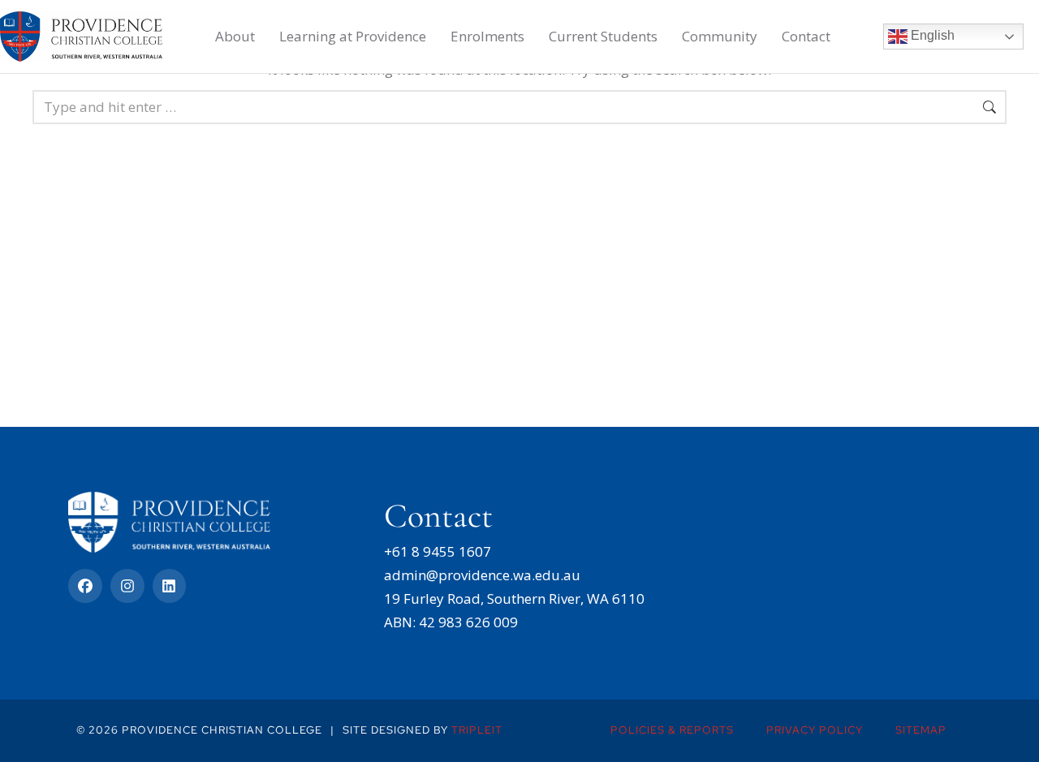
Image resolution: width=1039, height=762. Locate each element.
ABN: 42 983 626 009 (451, 622)
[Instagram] (127, 586)
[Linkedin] (170, 586)
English (931, 35)
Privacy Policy (814, 730)
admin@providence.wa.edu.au (482, 575)
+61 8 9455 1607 (437, 551)
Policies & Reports (672, 730)
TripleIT (476, 730)
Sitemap (920, 730)
